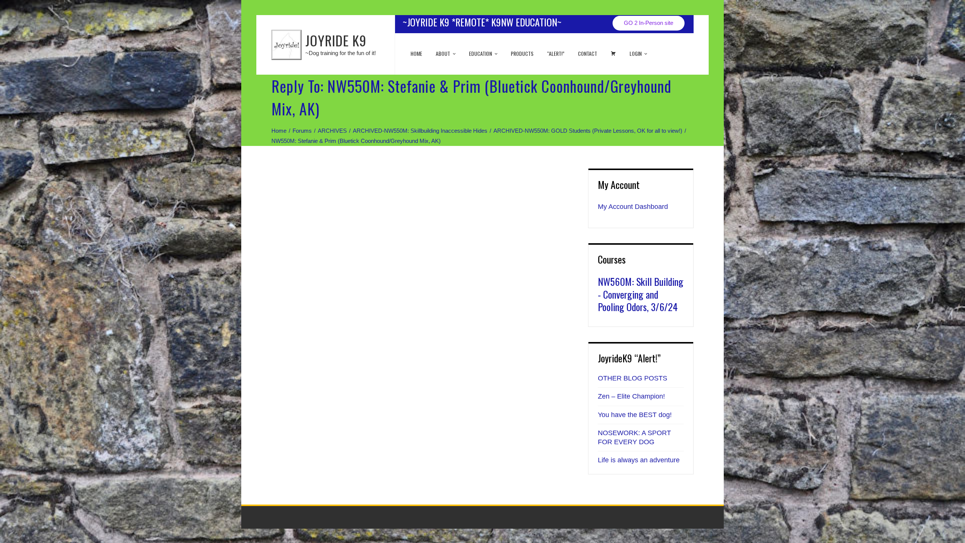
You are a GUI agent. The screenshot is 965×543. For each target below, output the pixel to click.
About (443, 53)
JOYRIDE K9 (335, 40)
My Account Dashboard (633, 206)
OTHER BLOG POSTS (632, 378)
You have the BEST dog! (635, 415)
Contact (587, 53)
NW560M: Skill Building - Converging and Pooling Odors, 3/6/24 (640, 294)
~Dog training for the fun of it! (340, 53)
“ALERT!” (555, 53)
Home (416, 53)
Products (522, 53)
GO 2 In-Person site (648, 23)
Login (636, 53)
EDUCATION (480, 53)
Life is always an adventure (639, 460)
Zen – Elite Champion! (631, 396)
